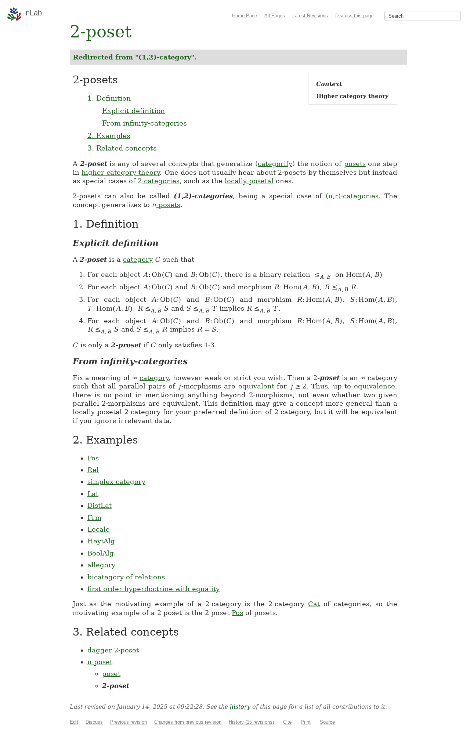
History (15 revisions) (251, 722)
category (138, 259)
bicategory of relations (126, 577)
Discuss (94, 722)
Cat (314, 604)
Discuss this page (354, 15)
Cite (287, 722)
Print (306, 722)
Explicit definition (133, 110)
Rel (93, 470)
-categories (159, 181)
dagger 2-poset (113, 650)
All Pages (274, 15)
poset (111, 673)
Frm (94, 517)
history (240, 706)
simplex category (116, 481)
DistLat (99, 505)
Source (327, 722)
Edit (74, 722)
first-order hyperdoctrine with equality (153, 589)
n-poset (99, 662)
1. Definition (109, 98)
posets (355, 163)
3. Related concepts (122, 148)
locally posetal (249, 181)
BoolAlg (100, 553)
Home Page (244, 15)
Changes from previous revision (187, 722)
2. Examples (108, 135)
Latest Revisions (310, 15)
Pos (93, 458)
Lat (92, 494)
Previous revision (128, 722)
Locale (98, 529)
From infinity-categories (144, 123)
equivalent (256, 386)
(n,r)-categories (352, 196)
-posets (166, 205)
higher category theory (121, 172)
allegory (101, 565)
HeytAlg (101, 541)
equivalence (374, 386)
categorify (275, 163)
